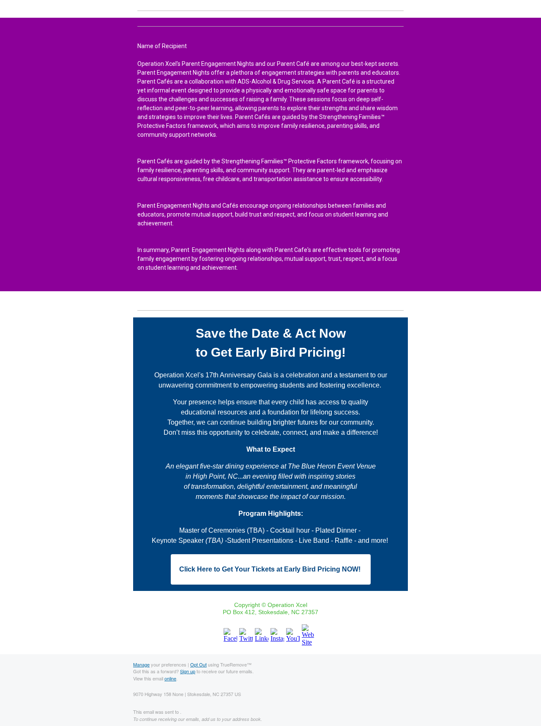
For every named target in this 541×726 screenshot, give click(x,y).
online (170, 678)
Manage (141, 664)
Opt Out (198, 664)
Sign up (187, 671)
